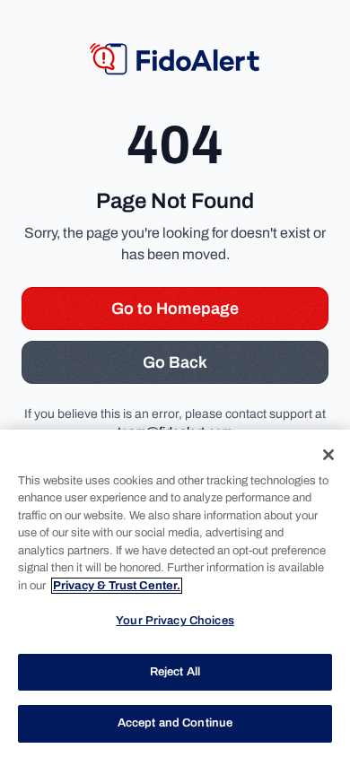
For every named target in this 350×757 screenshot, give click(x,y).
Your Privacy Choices (175, 620)
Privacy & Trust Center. (116, 585)
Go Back (175, 362)
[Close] (328, 454)
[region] (175, 593)
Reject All (175, 672)
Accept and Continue (175, 723)
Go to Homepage (175, 309)
